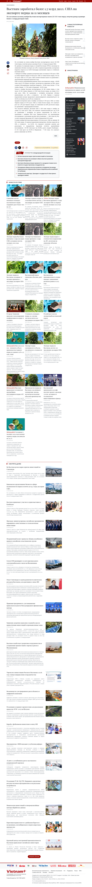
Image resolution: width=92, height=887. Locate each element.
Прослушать (72, 112)
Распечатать (8, 69)
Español (73, 1)
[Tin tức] (22, 865)
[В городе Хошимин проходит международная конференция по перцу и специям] (16, 306)
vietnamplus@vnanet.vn (40, 881)
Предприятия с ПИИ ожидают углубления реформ (24, 744)
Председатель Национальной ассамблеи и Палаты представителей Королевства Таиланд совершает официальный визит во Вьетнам (71, 145)
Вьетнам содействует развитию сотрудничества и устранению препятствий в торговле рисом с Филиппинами (24, 645)
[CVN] (53, 865)
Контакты (51, 872)
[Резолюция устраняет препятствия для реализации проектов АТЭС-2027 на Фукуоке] (54, 711)
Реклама (45, 872)
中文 (77, 1)
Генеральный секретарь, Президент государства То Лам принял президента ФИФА (37, 174)
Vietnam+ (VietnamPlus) (17, 1)
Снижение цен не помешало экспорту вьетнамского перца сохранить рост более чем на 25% (15, 202)
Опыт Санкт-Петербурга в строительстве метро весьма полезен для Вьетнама (75, 63)
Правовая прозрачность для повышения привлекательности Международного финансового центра (25, 605)
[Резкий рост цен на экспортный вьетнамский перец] (53, 306)
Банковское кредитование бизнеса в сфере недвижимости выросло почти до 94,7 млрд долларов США (25, 486)
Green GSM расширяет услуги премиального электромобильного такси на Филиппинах (22, 562)
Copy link (8, 73)
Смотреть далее (15, 464)
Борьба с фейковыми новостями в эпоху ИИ (22, 724)
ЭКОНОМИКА (10, 5)
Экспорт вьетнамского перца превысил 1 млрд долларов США (33, 239)
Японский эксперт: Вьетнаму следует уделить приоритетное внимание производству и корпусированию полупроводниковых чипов (74, 32)
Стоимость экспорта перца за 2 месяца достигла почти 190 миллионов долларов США (34, 317)
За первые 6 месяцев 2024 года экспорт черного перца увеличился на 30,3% (16, 435)
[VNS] (43, 865)
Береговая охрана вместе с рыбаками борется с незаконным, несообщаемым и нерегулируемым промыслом (24, 825)
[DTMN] (62, 865)
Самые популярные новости (75, 25)
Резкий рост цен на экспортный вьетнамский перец (52, 316)
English (65, 1)
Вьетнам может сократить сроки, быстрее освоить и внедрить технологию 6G (74, 40)
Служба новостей (36, 872)
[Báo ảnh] (71, 865)
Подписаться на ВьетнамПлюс (42, 147)
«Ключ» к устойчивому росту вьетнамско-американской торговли (22, 762)
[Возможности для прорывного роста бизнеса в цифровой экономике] (54, 695)
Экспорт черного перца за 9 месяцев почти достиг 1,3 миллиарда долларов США (34, 200)
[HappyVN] (81, 865)
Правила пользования (56, 870)
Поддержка (70, 870)
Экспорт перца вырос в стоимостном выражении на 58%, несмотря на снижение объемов (52, 240)
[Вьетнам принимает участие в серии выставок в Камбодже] (54, 506)
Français (69, 1)
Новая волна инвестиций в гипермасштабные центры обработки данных (23, 806)
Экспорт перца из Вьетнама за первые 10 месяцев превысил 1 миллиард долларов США (15, 278)
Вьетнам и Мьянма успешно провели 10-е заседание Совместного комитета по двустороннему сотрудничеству (37, 164)
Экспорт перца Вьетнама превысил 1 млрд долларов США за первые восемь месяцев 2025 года (53, 201)
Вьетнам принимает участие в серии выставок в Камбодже (24, 503)
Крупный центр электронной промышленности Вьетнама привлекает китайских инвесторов (24, 841)
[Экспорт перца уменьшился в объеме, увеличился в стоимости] (34, 338)
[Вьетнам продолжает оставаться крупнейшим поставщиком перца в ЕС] (16, 380)
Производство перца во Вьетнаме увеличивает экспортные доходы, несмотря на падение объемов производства (33, 392)
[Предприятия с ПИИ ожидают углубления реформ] (54, 748)
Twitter (8, 66)
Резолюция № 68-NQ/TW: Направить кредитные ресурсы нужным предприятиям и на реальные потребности (24, 783)
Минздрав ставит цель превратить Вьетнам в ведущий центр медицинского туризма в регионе (74, 55)
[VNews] (16, 865)
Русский (81, 1)
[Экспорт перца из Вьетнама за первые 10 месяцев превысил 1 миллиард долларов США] (16, 267)
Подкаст (71, 100)
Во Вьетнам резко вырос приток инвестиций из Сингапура (35, 156)
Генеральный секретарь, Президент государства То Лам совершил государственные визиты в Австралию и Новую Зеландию (71, 124)
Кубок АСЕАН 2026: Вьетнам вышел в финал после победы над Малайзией (71, 107)
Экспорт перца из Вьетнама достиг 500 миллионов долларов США (53, 348)
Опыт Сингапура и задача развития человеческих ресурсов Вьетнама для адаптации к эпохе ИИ (24, 581)
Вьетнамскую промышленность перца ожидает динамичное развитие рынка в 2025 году (52, 279)
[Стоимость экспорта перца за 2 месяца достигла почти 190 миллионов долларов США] (34, 306)
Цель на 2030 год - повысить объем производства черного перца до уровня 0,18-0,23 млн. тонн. (15, 350)
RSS (64, 870)
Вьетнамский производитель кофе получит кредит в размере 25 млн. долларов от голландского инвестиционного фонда (52, 393)
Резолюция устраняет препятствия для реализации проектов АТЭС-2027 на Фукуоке (25, 708)
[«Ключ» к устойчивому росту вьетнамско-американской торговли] (54, 765)
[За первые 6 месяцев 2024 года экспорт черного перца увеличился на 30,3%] (16, 424)
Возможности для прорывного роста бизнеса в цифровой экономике (23, 692)
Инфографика (72, 70)
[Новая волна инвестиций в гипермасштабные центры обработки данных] (54, 809)
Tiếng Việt (61, 1)
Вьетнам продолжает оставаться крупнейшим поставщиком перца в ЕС (15, 391)
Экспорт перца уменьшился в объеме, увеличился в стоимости (33, 348)
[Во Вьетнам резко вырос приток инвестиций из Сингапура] (54, 471)
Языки (76, 870)
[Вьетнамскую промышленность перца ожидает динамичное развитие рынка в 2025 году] (53, 267)
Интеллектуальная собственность (40, 870)
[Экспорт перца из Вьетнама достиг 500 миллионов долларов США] (53, 338)
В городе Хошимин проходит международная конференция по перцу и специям (15, 317)
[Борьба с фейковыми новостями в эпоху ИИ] (54, 728)
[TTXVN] (10, 865)
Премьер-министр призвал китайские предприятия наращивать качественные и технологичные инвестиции (25, 523)
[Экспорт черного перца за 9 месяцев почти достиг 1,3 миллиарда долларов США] (34, 190)
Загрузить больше (34, 856)
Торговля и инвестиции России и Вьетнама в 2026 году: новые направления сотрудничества (24, 673)
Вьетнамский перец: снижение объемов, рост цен (33, 277)
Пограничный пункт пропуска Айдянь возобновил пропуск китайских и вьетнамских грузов (24, 540)
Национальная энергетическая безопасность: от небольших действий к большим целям (75, 48)
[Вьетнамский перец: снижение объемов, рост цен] (34, 267)
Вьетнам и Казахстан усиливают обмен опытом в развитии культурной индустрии (35, 159)
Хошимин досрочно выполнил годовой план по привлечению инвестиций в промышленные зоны (24, 624)
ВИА (80, 870)
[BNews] (28, 865)
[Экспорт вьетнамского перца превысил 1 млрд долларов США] (34, 229)
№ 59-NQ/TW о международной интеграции (37, 153)
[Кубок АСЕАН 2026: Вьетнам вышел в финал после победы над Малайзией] (81, 106)
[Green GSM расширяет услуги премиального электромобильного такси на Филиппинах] (54, 565)
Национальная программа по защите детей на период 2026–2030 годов (75, 90)
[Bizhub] (34, 865)
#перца (17, 142)
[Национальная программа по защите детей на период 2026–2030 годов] (75, 79)
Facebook (8, 62)
